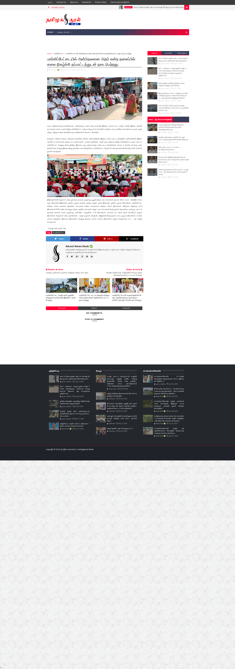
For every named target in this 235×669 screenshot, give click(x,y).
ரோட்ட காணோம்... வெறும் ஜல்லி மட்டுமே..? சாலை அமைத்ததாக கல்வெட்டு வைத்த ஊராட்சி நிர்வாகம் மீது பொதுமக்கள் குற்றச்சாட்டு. (173, 72)
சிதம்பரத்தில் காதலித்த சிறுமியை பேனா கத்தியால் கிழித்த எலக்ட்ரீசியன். (172, 84)
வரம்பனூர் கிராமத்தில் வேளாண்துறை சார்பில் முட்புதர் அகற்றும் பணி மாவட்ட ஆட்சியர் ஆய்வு (122, 418)
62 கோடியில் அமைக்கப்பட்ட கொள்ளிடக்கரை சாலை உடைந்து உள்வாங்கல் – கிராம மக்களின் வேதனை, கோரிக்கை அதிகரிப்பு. (169, 391)
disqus (94, 308)
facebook (126, 308)
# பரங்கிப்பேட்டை (58, 232)
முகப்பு (50, 2)
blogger (62, 308)
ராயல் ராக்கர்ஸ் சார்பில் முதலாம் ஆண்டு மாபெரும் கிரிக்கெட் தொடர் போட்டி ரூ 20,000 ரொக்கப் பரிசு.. (173, 108)
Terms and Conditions (119, 2)
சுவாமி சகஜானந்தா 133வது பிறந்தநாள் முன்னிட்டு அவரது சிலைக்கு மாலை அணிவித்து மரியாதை (171, 127)
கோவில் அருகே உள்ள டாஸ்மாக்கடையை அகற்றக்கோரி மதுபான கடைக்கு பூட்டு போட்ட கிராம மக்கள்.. (75, 413)
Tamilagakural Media (85, 449)
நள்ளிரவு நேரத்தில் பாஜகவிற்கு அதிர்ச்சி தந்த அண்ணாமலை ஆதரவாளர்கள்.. (75, 402)
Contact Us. (61, 2)
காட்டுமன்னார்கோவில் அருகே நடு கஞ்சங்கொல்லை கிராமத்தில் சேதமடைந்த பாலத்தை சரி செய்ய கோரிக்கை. (169, 430)
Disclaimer (86, 2)
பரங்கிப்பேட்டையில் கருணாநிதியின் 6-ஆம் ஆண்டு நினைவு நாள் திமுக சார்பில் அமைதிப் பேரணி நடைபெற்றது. (127, 298)
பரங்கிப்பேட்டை (59, 53)
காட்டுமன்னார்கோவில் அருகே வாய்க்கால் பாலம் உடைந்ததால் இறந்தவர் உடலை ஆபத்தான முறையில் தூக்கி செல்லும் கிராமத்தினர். (169, 405)
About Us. (74, 2)
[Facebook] (91, 457)
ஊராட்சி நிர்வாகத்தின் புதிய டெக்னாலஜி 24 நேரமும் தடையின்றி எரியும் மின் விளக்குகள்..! (146, 7)
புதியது (154, 53)
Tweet (61, 239)
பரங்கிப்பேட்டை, (81, 70)
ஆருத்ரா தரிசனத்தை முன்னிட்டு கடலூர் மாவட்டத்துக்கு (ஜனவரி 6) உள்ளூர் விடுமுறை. (173, 138)
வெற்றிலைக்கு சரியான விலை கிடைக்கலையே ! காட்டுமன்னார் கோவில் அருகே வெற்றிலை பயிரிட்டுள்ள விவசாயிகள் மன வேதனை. (169, 418)
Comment (134, 239)
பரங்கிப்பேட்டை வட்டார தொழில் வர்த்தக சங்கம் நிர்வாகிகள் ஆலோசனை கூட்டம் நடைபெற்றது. (94, 298)
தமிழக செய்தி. (64, 32)
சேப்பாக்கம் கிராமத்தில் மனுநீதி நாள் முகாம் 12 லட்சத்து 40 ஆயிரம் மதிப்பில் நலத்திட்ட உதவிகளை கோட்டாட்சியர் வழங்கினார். (122, 405)
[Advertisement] (144, 19)
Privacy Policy (100, 2)
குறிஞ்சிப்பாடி (109, 7)
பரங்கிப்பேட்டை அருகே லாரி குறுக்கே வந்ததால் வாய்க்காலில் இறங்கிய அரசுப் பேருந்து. (61, 298)
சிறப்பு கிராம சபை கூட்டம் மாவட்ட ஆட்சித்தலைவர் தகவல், (169, 148)
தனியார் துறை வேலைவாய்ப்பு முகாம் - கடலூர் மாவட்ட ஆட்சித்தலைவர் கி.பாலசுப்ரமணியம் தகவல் (173, 172)
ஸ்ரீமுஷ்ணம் (182, 53)
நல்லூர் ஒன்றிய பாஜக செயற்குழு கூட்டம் (120, 428)
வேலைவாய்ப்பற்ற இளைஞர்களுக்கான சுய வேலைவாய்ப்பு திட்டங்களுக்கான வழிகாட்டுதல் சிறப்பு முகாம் (174, 159)
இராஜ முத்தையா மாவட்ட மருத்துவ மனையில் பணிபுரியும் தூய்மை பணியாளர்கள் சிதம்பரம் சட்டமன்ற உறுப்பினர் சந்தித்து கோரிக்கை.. (173, 95)
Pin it (110, 239)
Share (85, 239)
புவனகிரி (168, 53)
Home (50, 32)
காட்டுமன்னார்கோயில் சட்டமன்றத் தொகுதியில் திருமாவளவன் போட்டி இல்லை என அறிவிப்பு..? (169, 378)
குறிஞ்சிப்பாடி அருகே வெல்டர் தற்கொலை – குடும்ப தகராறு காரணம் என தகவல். (75, 424)
